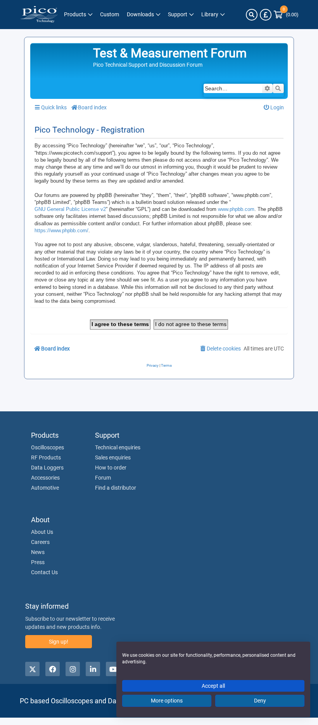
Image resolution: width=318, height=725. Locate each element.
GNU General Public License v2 (70, 209)
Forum (103, 478)
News (38, 552)
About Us (42, 532)
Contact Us (44, 572)
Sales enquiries (113, 457)
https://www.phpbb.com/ (61, 230)
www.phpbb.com (236, 209)
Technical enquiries (117, 447)
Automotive (45, 488)
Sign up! (58, 642)
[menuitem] (274, 108)
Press (38, 562)
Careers (40, 542)
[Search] (252, 15)
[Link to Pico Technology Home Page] (38, 14)
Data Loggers (47, 467)
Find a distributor (115, 488)
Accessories (45, 478)
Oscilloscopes (47, 447)
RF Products (46, 457)
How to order (110, 467)
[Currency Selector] (265, 15)
